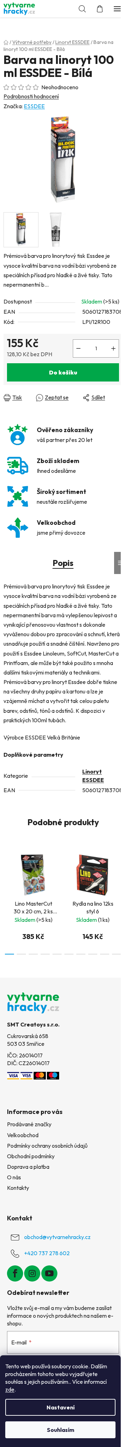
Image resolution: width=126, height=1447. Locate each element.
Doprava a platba (28, 1166)
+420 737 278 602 (47, 1253)
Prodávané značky (29, 1124)
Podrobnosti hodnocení (31, 96)
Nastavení (61, 1407)
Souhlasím (60, 1429)
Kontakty (18, 1187)
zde (9, 1389)
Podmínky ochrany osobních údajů (47, 1145)
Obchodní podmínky (31, 1156)
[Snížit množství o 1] (78, 348)
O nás (14, 1177)
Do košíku (63, 372)
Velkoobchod (22, 1135)
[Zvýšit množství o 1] (113, 348)
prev (7, 872)
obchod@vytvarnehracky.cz (57, 1236)
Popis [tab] (63, 563)
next (118, 872)
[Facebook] (15, 1273)
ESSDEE (34, 106)
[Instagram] (32, 1273)
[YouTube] (49, 1273)
